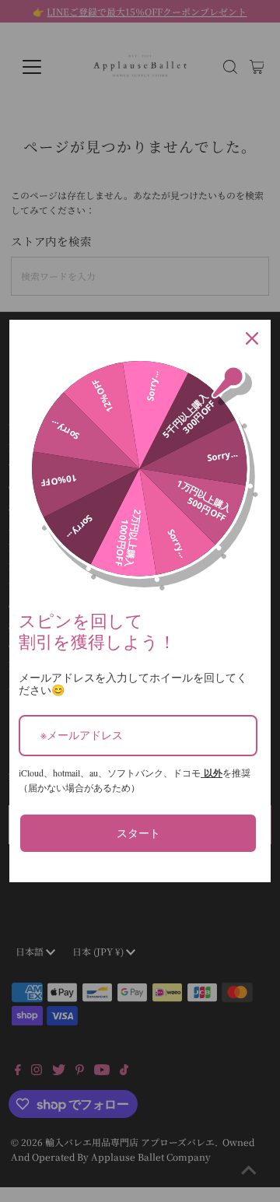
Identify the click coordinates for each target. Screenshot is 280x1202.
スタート (138, 832)
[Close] (252, 338)
